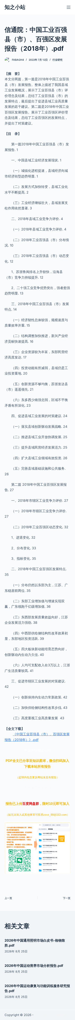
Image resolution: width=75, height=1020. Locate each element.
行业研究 (57, 59)
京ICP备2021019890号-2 (52, 1015)
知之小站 (15, 7)
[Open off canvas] (68, 7)
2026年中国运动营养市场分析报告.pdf (34, 965)
